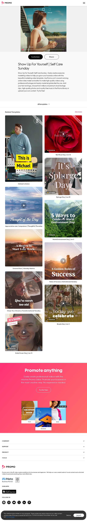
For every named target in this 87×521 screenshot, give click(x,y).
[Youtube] (14, 502)
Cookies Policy (10, 517)
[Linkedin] (24, 502)
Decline (68, 515)
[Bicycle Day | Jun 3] (63, 303)
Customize (35, 57)
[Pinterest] (29, 502)
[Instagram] (17, 479)
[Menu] (84, 3)
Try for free (43, 390)
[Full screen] (64, 46)
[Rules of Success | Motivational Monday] (63, 261)
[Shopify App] (43, 492)
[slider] (22, 49)
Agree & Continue (78, 516)
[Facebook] (7, 480)
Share (51, 57)
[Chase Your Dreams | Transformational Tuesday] (23, 290)
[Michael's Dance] (23, 148)
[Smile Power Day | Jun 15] (23, 332)
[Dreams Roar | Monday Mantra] (23, 247)
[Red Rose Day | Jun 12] (63, 134)
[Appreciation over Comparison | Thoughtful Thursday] (23, 205)
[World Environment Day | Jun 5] (63, 218)
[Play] (43, 29)
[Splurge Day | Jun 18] (63, 176)
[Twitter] (19, 502)
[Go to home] (7, 3)
